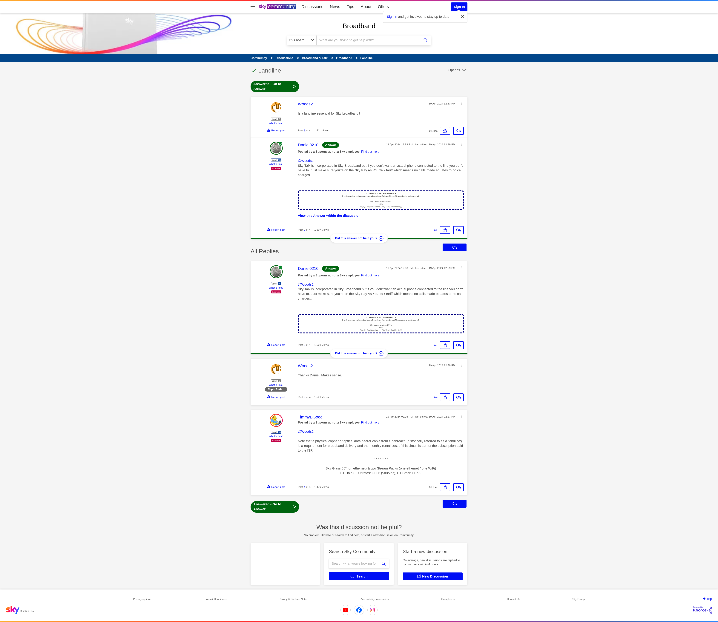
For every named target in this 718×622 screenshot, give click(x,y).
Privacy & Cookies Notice (293, 599)
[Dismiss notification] (463, 17)
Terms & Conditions (214, 599)
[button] (461, 103)
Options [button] (454, 70)
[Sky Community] (277, 7)
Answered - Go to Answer (274, 86)
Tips (350, 6)
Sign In (459, 7)
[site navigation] (253, 6)
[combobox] (368, 40)
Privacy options (142, 599)
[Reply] (458, 131)
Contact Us (513, 599)
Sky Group (578, 599)
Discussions (312, 6)
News (335, 6)
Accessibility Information (374, 599)
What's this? (276, 122)
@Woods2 (306, 161)
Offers (383, 6)
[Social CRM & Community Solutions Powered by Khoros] (702, 610)
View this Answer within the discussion (329, 216)
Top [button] (709, 599)
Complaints (448, 599)
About (366, 6)
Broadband (359, 26)
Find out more (370, 151)
